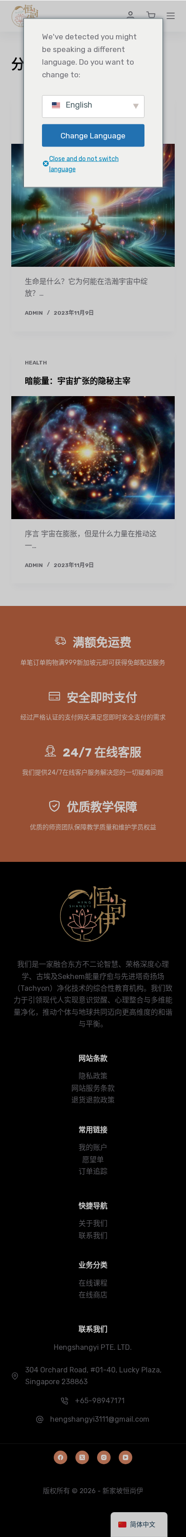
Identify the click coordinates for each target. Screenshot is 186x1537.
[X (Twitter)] (82, 1457)
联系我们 (93, 1235)
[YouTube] (125, 1457)
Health (36, 362)
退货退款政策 (93, 1100)
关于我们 (93, 1223)
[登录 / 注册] (130, 15)
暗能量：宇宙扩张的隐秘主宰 (77, 381)
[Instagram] (104, 1457)
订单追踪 (93, 1171)
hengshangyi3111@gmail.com (99, 1419)
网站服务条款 (93, 1088)
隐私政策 (93, 1076)
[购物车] (150, 15)
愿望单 (93, 1159)
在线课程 (93, 1283)
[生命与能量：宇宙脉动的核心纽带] (93, 205)
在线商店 (93, 1295)
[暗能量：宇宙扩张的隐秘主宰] (93, 457)
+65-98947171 (100, 1400)
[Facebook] (60, 1457)
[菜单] (171, 16)
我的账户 (93, 1147)
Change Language (93, 135)
